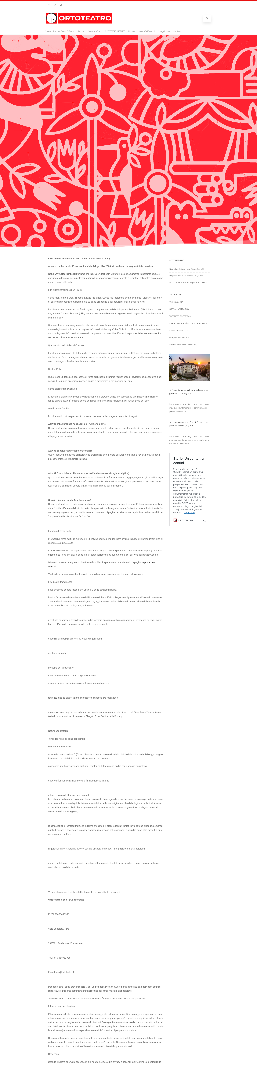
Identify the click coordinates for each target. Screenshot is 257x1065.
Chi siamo (177, 31)
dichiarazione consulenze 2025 (183, 345)
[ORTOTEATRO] (79, 23)
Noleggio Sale (164, 31)
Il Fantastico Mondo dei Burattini (141, 31)
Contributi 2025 (176, 302)
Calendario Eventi (94, 31)
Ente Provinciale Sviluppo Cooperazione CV (188, 323)
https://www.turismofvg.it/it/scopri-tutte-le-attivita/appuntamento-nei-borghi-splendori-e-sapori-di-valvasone (189, 440)
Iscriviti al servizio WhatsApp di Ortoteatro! (188, 282)
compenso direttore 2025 (180, 337)
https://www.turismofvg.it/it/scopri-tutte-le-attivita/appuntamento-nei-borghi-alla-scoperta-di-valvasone (189, 408)
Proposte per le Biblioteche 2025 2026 (186, 276)
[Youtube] (61, 5)
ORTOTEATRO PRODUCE (115, 31)
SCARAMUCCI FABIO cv (179, 309)
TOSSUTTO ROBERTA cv (180, 316)
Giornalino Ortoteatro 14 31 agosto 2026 (186, 269)
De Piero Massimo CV (178, 330)
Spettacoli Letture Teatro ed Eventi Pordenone (64, 31)
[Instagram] (55, 5)
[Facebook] (49, 5)
